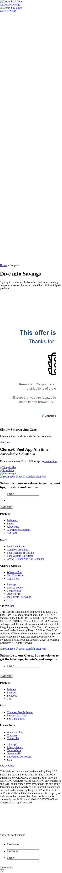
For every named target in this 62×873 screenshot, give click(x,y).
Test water (5, 117)
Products (11, 19)
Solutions (12, 695)
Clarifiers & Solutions (18, 529)
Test (9, 698)
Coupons (12, 735)
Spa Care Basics (16, 105)
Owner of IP (13, 593)
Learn (10, 22)
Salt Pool (12, 532)
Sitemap (11, 584)
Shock (10, 523)
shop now (5, 442)
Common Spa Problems (20, 108)
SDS (9, 600)
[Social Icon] (8, 476)
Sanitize (11, 692)
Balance (11, 689)
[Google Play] (8, 467)
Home (3, 265)
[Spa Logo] (13, 120)
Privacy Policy (15, 587)
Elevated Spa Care (17, 111)
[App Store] (7, 470)
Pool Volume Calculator (20, 71)
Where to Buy (14, 572)
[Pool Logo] (13, 13)
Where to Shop (15, 732)
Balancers (12, 520)
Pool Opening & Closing (20, 68)
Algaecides (13, 526)
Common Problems (17, 62)
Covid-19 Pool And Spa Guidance (25, 558)
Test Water (6, 223)
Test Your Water (15, 575)
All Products (7, 50)
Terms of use (14, 590)
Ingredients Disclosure (19, 596)
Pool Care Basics (16, 65)
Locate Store (14, 26)
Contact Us (13, 578)
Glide (11, 605)
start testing (50, 461)
